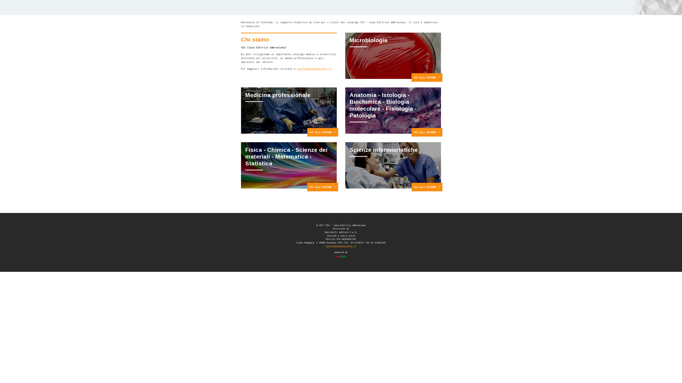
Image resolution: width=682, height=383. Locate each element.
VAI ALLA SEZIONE (425, 77)
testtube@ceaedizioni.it (314, 68)
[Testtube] (261, 7)
